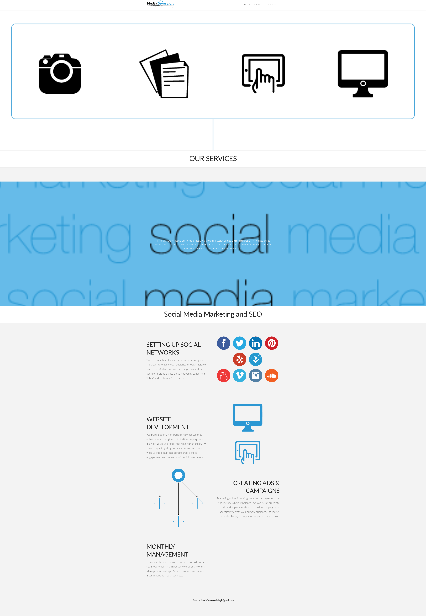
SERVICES (245, 2)
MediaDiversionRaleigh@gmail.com (217, 600)
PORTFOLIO (258, 4)
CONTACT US (272, 4)
